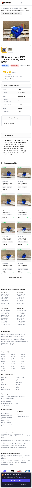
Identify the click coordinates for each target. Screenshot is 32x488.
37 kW (12, 365)
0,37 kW (13, 356)
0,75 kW (3, 358)
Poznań (23, 460)
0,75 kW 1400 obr (5, 310)
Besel (2, 379)
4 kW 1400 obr (5, 318)
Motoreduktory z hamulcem (8, 343)
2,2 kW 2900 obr (21, 315)
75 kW (12, 366)
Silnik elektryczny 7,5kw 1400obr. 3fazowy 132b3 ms (15, 443)
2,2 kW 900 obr (20, 298)
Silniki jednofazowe (17, 8)
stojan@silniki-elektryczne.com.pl (9, 403)
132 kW (13, 368)
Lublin (11, 464)
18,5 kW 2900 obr (21, 324)
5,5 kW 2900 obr (21, 319)
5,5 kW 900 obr (20, 303)
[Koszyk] (25, 2)
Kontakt (3, 412)
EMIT (2, 387)
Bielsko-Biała (4, 464)
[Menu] (29, 2)
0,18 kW (23, 354)
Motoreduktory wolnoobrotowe (8, 344)
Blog (2, 425)
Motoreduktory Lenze (18, 336)
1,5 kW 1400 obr (5, 313)
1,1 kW (12, 358)
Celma (18, 386)
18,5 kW (13, 363)
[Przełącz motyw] (21, 2)
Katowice (23, 462)
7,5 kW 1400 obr (5, 321)
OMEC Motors (4, 377)
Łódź (29, 460)
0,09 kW (3, 354)
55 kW (2, 366)
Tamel (17, 379)
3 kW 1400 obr (4, 316)
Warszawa (16, 460)
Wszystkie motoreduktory (7, 334)
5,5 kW (3, 361)
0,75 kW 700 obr (5, 294)
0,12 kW (13, 354)
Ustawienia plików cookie (23, 416)
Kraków (17, 462)
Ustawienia (23, 484)
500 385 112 (6, 405)
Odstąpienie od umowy (6, 417)
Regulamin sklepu (5, 419)
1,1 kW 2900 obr (21, 312)
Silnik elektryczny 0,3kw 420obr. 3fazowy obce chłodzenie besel (15, 441)
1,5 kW (22, 358)
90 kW (22, 366)
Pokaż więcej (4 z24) (15, 277)
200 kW (3, 370)
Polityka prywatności (6, 422)
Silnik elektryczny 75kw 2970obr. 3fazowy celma (13, 445)
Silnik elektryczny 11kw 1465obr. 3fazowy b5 (12, 434)
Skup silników (20, 414)
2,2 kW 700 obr (5, 298)
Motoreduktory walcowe (7, 338)
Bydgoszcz (9, 460)
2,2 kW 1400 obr (5, 315)
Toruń (2, 460)
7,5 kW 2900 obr (21, 321)
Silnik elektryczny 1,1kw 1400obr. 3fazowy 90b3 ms (13, 447)
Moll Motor (19, 382)
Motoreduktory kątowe (6, 339)
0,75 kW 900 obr (21, 294)
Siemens (3, 386)
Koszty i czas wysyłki (6, 415)
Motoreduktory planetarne (21, 341)
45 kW (22, 365)
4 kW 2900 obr (20, 318)
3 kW (12, 360)
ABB (2, 382)
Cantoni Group (4, 384)
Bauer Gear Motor (5, 389)
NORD (17, 387)
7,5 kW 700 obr (5, 305)
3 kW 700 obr (4, 300)
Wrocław (11, 462)
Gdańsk (4, 462)
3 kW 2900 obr (20, 316)
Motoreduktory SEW (20, 334)
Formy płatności (5, 413)
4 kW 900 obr (20, 302)
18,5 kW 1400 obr (5, 324)
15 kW (2, 363)
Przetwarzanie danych (6, 424)
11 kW (22, 361)
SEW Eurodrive (20, 377)
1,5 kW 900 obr (20, 297)
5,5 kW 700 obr (5, 303)
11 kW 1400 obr (5, 323)
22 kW (22, 363)
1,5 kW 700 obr (5, 297)
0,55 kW (23, 356)
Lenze (2, 381)
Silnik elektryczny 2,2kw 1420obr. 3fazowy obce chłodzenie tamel (15, 436)
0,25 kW (3, 356)
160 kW (23, 368)
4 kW (22, 360)
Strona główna (5, 8)
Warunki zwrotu (5, 420)
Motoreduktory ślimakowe (7, 341)
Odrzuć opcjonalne (8, 484)
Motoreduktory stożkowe (20, 339)
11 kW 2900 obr (20, 323)
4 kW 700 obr (4, 302)
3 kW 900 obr (20, 300)
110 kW (3, 368)
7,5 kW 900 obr (20, 305)
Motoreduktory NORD (6, 336)
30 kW (3, 365)
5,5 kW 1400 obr (5, 319)
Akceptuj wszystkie (16, 480)
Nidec (17, 381)
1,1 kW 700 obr (4, 295)
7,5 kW (13, 361)
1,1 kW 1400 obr (5, 312)
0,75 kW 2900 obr (21, 310)
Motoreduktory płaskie (20, 338)
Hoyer (17, 389)
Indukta (18, 384)
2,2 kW (3, 360)
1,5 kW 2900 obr (21, 313)
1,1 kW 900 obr (20, 295)
